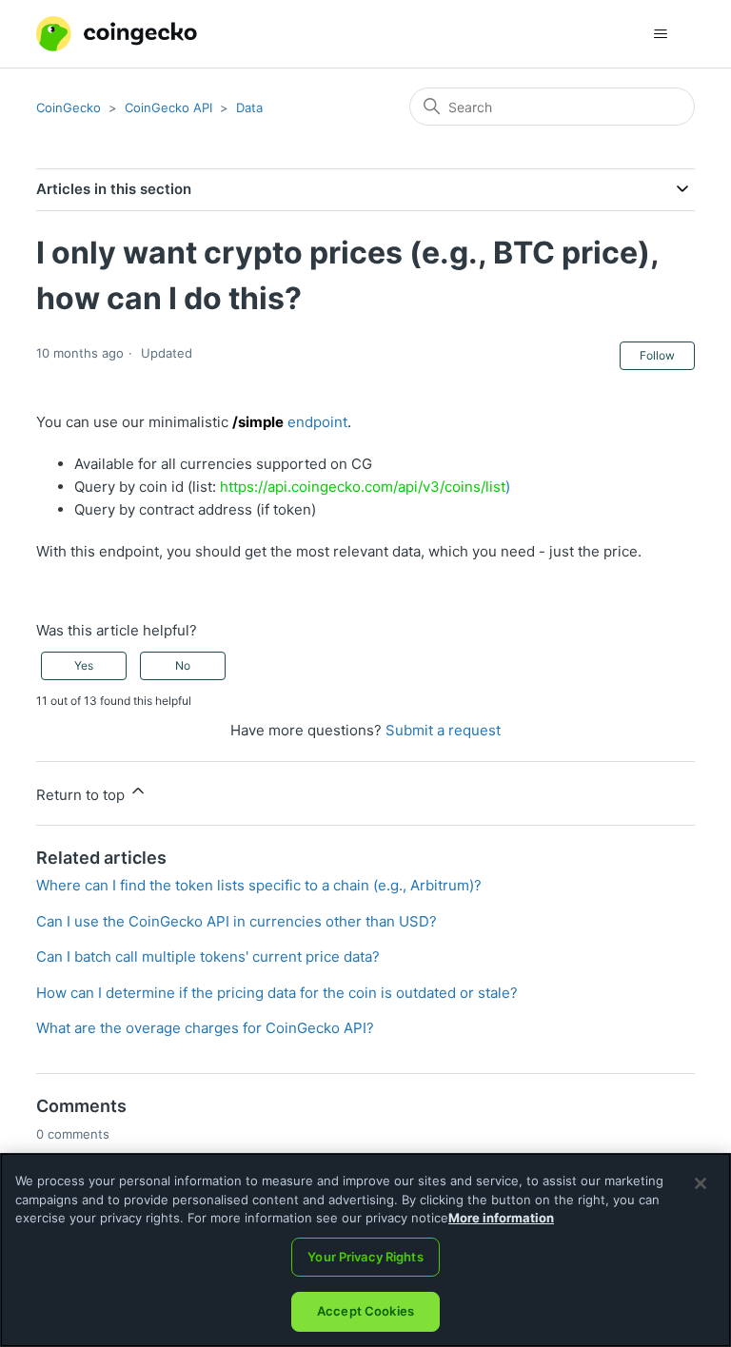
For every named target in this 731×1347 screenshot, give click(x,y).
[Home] (116, 33)
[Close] (700, 1183)
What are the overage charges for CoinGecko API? (205, 1028)
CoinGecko (68, 107)
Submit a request (443, 730)
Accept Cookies (365, 1310)
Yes (83, 665)
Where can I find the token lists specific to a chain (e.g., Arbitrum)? (259, 885)
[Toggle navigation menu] (661, 34)
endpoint (289, 422)
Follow (657, 355)
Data (249, 107)
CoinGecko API (168, 107)
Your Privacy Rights (365, 1256)
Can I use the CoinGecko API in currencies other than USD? (236, 921)
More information (501, 1217)
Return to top (82, 795)
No (182, 665)
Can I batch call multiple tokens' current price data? (208, 956)
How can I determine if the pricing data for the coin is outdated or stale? (277, 993)
